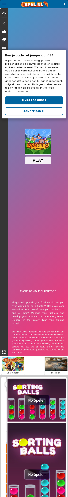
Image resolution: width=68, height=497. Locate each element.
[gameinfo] (4, 48)
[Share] (4, 23)
